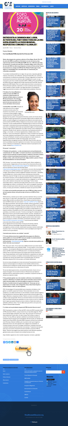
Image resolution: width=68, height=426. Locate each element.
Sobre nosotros (6, 374)
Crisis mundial (6, 359)
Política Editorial (6, 377)
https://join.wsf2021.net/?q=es (31, 202)
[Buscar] (63, 372)
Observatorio (6, 380)
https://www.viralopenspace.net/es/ (12, 169)
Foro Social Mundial (14, 359)
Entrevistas (31, 6)
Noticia (19, 47)
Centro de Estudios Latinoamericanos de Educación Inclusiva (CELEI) (33, 371)
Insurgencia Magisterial (29, 385)
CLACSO (26, 397)
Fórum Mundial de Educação (30, 375)
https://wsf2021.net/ (16, 145)
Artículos (24, 6)
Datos (51, 6)
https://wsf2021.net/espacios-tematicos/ (13, 220)
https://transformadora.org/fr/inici (20, 166)
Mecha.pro (34, 422)
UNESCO (26, 394)
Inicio (4, 371)
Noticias (18, 6)
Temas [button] (37, 6)
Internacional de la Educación (30, 388)
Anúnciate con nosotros (46, 2)
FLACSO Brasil (27, 391)
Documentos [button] (44, 6)
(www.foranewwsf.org (17, 241)
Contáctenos (5, 383)
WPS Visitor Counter (55, 386)
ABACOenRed (27, 378)
